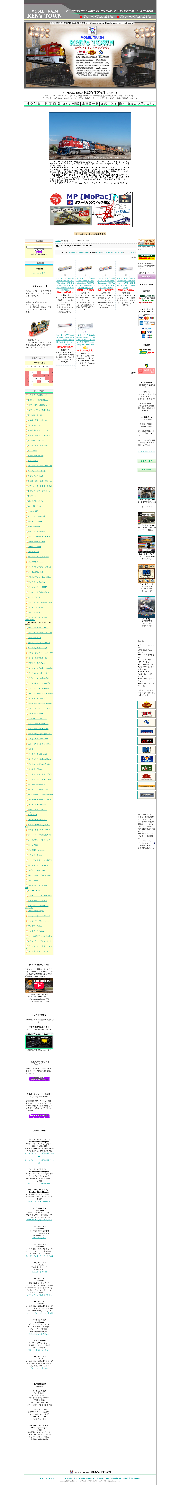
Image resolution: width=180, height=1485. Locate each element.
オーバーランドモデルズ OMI (39, 835)
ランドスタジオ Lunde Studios (39, 764)
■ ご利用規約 (98, 1478)
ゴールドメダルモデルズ (37, 698)
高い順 (110, 252)
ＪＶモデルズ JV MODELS (38, 739)
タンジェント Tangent (36, 911)
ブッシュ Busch (34, 612)
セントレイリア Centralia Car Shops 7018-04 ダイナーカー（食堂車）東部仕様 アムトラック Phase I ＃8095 (126, 283)
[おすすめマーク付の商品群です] (71, 104)
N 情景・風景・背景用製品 (38, 446)
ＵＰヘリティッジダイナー (39, 1334)
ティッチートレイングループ (39, 916)
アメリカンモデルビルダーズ (39, 537)
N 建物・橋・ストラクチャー (39, 435)
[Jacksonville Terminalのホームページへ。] (146, 763)
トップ (58, 241)
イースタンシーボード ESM (38, 673)
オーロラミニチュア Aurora (38, 557)
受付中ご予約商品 (35, 521)
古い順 (98, 252)
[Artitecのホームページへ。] (146, 744)
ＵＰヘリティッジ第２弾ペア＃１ (39, 1295)
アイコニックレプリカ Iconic (39, 708)
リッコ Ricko (33, 880)
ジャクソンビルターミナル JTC (40, 734)
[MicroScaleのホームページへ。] (146, 754)
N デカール (32, 496)
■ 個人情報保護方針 (114, 1478)
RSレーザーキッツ (35, 891)
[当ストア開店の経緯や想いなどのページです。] (147, 471)
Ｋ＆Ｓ (30, 749)
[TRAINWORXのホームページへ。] (146, 735)
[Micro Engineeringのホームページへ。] (146, 790)
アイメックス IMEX (35, 714)
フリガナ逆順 (129, 252)
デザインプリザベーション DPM (40, 653)
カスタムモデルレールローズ (39, 643)
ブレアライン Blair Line (36, 582)
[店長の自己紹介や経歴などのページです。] (147, 463)
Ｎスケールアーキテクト (37, 820)
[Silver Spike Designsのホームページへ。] (146, 799)
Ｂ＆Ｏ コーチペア (39, 1238)
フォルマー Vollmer (35, 926)
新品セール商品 (34, 526)
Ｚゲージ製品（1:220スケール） (40, 405)
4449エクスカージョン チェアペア (39, 1220)
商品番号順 (73, 252)
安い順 (104, 252)
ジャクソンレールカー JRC (38, 729)
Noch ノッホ (32, 815)
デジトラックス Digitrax (37, 663)
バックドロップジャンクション (40, 567)
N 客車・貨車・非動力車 (37, 420)
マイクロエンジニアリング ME (39, 774)
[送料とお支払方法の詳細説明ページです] (127, 104)
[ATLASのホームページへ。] (146, 717)
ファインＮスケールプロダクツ (40, 683)
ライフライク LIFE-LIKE (37, 754)
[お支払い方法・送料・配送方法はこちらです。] (147, 279)
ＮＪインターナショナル (37, 805)
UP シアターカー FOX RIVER (39, 1183)
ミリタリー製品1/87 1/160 (37, 395)
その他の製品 (33, 511)
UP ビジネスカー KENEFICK (39, 1202)
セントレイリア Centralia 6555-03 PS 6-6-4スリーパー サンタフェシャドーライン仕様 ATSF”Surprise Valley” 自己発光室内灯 (85, 340)
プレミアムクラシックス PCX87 (40, 860)
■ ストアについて (56, 1478)
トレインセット (34, 425)
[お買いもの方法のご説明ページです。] (146, 373)
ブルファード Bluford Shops (38, 592)
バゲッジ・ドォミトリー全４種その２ (39, 1256)
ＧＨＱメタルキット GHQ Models (40, 693)
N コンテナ (32, 451)
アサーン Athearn (34, 547)
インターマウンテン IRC (37, 719)
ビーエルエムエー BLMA (37, 587)
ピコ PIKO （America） (37, 850)
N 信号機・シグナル (35, 440)
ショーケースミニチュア (37, 901)
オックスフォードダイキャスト (40, 840)
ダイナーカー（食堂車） (39, 1368)
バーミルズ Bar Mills (35, 572)
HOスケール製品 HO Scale (38, 400)
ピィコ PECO (33, 845)
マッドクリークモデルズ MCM (39, 800)
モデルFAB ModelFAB (36, 784)
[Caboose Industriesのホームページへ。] (146, 781)
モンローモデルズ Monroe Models (40, 794)
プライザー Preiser (35, 855)
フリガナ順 (118, 252)
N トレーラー (33, 461)
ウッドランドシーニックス (38, 951)
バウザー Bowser (34, 597)
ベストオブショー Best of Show (39, 577)
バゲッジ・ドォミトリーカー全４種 (39, 1313)
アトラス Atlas (33, 552)
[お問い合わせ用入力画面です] (146, 104)
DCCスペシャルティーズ (37, 648)
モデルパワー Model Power (38, 789)
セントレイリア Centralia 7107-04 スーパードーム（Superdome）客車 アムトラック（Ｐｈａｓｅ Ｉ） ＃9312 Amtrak (106, 283)
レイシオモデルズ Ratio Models (39, 875)
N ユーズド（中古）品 (36, 516)
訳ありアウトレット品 (36, 532)
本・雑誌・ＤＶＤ (35, 506)
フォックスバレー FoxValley (38, 688)
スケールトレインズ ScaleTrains (40, 896)
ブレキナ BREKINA (35, 607)
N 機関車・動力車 (35, 415)
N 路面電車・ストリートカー (39, 430)
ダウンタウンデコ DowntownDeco (40, 668)
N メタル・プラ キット (37, 471)
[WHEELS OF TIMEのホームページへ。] (146, 726)
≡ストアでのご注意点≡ (146, 452)
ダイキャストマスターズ (37, 658)
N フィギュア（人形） (36, 476)
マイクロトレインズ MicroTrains (40, 779)
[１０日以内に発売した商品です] (52, 104)
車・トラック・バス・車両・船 (40, 466)
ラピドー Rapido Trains (36, 870)
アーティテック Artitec (36, 542)
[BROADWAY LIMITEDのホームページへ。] (146, 708)
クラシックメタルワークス (38, 628)
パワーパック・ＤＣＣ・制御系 (40, 486)
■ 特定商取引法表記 (131, 1478)
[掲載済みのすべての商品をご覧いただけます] (90, 104)
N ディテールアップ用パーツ (39, 491)
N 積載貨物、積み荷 (35, 456)
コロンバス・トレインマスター (40, 633)
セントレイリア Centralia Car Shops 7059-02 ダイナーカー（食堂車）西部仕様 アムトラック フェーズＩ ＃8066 (65, 340)
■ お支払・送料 (71, 1478)
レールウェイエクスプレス (38, 865)
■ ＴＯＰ (43, 1478)
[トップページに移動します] (33, 104)
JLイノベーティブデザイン (38, 724)
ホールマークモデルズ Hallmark (40, 703)
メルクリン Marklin (35, 769)
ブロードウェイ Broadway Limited (40, 602)
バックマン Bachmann (36, 562)
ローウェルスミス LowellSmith (39, 759)
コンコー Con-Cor (34, 638)
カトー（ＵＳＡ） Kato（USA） (40, 744)
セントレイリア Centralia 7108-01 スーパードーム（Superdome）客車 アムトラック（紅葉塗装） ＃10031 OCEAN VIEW (85, 283)
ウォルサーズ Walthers (36, 931)
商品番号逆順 (83, 252)
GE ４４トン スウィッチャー (39, 1350)
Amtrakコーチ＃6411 (39, 1272)
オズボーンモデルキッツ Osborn (40, 830)
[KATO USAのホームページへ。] (146, 772)
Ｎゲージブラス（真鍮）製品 (39, 410)
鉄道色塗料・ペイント (36, 501)
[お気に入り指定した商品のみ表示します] (108, 104)
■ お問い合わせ (85, 1478)
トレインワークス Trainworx (38, 921)
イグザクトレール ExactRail (38, 678)
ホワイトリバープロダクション (40, 941)
